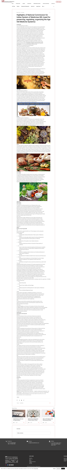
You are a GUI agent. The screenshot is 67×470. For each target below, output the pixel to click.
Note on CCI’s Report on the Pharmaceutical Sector (48, 419)
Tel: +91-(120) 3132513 (12, 442)
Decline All (58, 468)
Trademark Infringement (25, 6)
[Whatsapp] (11, 464)
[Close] (65, 468)
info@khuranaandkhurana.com (34, 442)
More (43, 6)
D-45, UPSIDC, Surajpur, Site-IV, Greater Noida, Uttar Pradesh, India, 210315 (56, 444)
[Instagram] (5, 464)
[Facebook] (7, 464)
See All (54, 408)
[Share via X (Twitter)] (19, 400)
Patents (18, 6)
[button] (53, 6)
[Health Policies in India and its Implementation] (18, 413)
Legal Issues (38, 6)
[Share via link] (23, 400)
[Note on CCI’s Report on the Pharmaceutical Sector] (48, 413)
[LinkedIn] (12, 464)
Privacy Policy (36, 468)
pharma (18, 397)
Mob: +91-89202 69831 (12, 443)
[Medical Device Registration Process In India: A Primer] (33, 413)
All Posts (13, 6)
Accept (63, 468)
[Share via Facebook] (17, 400)
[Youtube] (9, 464)
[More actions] (49, 12)
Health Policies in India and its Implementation (18, 419)
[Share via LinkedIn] (21, 400)
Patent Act (32, 6)
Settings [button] (54, 468)
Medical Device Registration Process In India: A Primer (33, 419)
